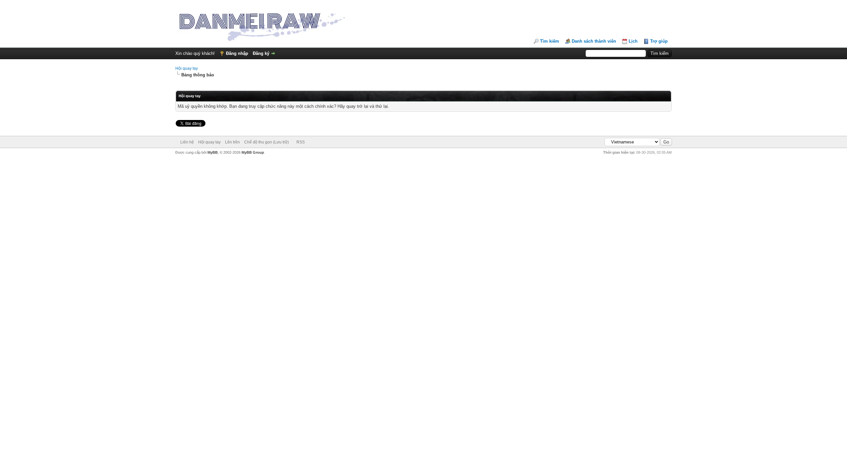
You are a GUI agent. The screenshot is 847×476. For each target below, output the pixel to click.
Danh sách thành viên (594, 41)
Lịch (633, 41)
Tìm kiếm (549, 41)
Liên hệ (187, 142)
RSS (300, 142)
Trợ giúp (659, 41)
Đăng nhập (237, 53)
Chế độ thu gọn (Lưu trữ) (266, 142)
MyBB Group (253, 152)
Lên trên (232, 142)
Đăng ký (261, 53)
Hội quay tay (186, 68)
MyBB (212, 152)
